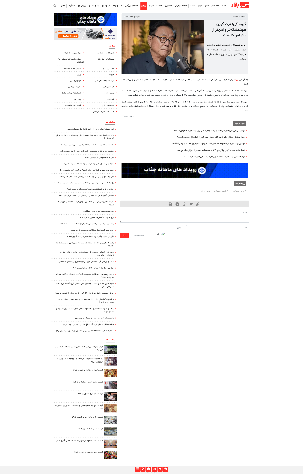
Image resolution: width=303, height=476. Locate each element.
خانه (224, 5)
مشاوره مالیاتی (108, 105)
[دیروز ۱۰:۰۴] (110, 420)
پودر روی (77, 99)
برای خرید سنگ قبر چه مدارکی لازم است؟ (97, 217)
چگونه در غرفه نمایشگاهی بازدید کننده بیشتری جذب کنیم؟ (90, 189)
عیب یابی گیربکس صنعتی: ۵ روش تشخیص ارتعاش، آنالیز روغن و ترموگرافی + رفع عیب (87, 254)
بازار (236, 80)
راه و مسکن (94, 5)
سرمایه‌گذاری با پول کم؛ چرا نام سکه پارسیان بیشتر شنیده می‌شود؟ (87, 176)
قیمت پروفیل (108, 86)
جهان (207, 5)
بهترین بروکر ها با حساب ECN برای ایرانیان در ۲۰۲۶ (93, 268)
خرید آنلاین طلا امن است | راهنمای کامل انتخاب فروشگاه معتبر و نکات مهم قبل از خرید (85, 285)
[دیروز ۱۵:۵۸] (110, 349)
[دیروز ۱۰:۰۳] (110, 408)
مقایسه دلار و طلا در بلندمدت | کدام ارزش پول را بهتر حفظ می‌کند (87, 151)
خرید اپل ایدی (108, 68)
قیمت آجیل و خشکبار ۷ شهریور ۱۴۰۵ (88, 370)
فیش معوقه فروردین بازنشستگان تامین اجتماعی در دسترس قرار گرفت (79, 348)
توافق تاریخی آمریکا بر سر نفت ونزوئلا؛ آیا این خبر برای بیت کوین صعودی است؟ (209, 131)
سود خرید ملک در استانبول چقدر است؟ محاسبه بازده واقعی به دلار (86, 170)
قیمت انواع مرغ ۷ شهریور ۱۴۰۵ (90, 393)
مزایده (111, 74)
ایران (200, 5)
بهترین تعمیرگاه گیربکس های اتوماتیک (70, 61)
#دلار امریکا (205, 191)
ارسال (124, 235)
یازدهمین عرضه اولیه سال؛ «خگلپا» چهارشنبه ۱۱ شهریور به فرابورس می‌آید (80, 360)
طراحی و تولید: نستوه (151, 473)
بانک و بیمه (117, 5)
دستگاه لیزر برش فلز (106, 59)
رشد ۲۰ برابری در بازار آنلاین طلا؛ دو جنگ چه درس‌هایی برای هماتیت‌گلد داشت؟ (85, 244)
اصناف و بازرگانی (131, 5)
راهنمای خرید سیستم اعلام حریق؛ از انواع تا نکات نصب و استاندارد (87, 223)
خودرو (151, 5)
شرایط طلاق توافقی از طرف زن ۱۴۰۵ (99, 157)
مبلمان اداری (109, 93)
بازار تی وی (81, 5)
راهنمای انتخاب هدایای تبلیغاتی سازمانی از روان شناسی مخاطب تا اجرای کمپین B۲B (85, 137)
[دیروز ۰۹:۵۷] (110, 443)
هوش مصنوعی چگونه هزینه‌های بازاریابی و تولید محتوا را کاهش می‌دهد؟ (84, 293)
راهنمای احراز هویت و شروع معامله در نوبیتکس (94, 318)
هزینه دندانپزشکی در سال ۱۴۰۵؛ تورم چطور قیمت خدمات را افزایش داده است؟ (85, 203)
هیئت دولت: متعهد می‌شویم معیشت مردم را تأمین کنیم (79, 440)
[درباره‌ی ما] (166, 469)
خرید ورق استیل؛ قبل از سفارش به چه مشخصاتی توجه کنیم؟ (89, 163)
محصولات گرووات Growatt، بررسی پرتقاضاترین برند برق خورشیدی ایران (85, 330)
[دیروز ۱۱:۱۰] (110, 373)
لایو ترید (110, 99)
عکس (62, 5)
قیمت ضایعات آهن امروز (104, 80)
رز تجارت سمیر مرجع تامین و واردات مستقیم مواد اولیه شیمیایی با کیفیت (84, 182)
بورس (143, 5)
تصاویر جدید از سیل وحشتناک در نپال (88, 382)
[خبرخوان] (143, 469)
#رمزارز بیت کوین (239, 191)
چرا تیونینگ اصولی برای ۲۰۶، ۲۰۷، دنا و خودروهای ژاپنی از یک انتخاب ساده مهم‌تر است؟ (86, 301)
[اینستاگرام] (154, 469)
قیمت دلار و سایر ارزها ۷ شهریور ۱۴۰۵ (87, 417)
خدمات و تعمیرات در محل (103, 111)
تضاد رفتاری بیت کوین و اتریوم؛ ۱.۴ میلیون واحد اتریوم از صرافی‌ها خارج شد (211, 150)
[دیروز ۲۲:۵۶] (110, 361)
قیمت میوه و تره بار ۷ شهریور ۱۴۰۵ (88, 452)
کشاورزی (168, 5)
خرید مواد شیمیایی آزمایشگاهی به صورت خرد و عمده (92, 230)
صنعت (159, 5)
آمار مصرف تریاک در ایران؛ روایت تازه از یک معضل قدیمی (91, 129)
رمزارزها (235, 16)
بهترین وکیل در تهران (72, 53)
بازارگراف (71, 5)
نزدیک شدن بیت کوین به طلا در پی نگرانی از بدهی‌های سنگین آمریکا (214, 157)
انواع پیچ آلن (75, 80)
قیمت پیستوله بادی (73, 105)
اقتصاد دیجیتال (181, 5)
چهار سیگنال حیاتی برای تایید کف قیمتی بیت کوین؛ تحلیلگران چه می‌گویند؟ (211, 137)
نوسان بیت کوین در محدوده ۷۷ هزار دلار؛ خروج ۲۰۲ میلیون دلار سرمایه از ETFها (208, 144)
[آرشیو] (137, 469)
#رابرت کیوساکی (221, 191)
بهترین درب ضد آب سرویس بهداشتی (98, 211)
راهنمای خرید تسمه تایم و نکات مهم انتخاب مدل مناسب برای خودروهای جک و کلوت (85, 310)
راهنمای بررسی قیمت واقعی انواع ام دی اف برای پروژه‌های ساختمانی (86, 261)
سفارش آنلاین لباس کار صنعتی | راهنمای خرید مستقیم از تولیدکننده (86, 195)
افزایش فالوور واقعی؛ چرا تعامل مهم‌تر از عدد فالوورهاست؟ (90, 236)
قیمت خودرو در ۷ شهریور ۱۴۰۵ (90, 428)
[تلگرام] (149, 469)
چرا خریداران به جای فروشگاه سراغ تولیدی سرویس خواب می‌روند (87, 324)
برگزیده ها (110, 122)
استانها (192, 5)
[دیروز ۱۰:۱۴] (110, 396)
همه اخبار (216, 5)
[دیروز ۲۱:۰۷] (110, 385)
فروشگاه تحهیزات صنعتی (71, 93)
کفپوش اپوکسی (74, 86)
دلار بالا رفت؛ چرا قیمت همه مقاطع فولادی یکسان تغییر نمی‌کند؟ (87, 144)
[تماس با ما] (160, 469)
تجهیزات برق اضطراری (105, 53)
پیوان (79, 74)
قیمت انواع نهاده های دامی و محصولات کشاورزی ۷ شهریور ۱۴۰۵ (79, 407)
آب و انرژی (105, 5)
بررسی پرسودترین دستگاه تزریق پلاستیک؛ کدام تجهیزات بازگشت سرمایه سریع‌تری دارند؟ (85, 276)
